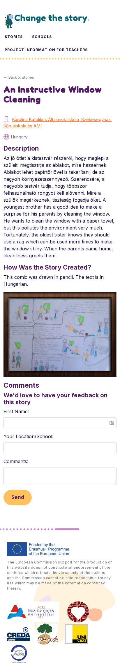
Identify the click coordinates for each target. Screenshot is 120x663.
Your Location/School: (28, 436)
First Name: (16, 411)
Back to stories (21, 77)
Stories (14, 37)
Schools (42, 37)
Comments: (15, 461)
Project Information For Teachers (46, 50)
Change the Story (47, 21)
